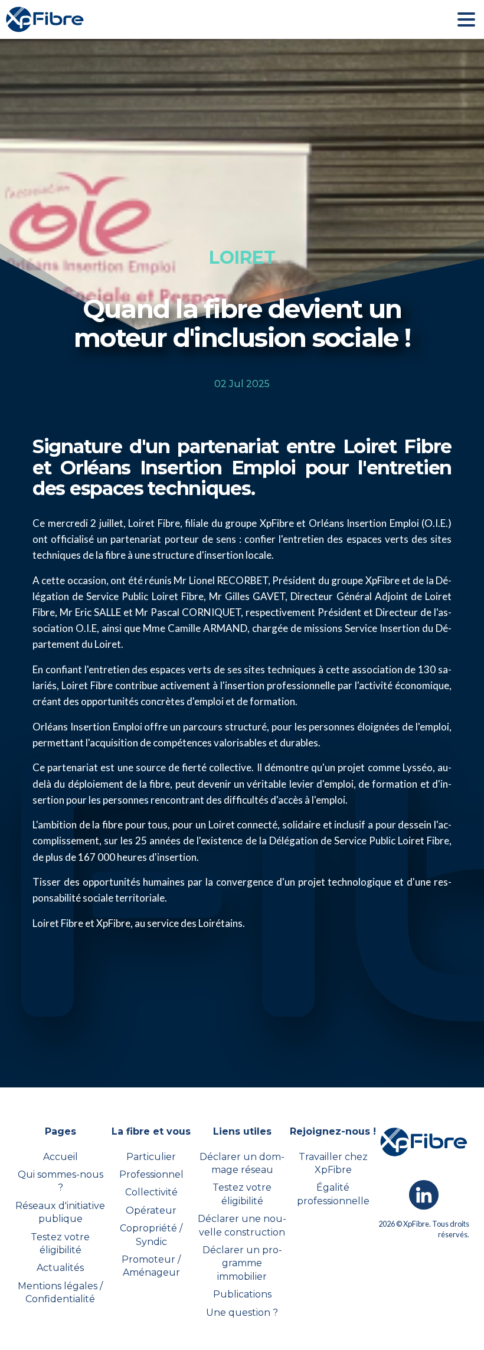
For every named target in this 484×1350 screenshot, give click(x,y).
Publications (242, 1294)
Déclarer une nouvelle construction (242, 1225)
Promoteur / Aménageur (151, 1266)
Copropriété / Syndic (151, 1235)
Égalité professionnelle (333, 1194)
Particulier (151, 1156)
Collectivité (151, 1192)
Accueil (60, 1156)
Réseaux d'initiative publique (60, 1212)
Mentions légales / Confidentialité (60, 1292)
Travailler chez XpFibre (333, 1163)
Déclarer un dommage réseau (242, 1163)
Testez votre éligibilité (60, 1243)
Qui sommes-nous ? (60, 1181)
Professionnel (151, 1174)
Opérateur (151, 1210)
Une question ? (242, 1312)
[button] (466, 19)
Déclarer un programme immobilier (242, 1263)
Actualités (60, 1267)
